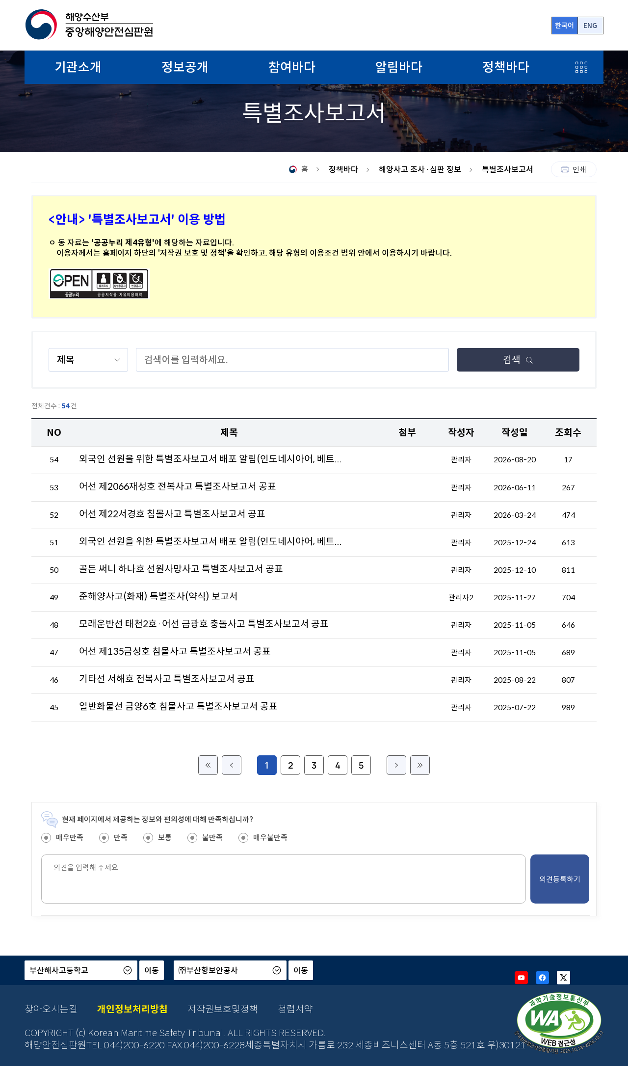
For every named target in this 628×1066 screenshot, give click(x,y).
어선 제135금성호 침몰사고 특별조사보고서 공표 (175, 651)
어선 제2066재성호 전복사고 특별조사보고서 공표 (177, 486)
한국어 (564, 25)
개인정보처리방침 (132, 1009)
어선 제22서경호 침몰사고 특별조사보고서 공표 (172, 514)
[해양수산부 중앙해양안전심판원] (89, 25)
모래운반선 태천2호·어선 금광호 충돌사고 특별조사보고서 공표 (204, 624)
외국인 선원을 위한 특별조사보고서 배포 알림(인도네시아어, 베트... (210, 459)
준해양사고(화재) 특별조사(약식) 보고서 (158, 596)
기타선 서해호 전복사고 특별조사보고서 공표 (167, 679)
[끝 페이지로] (420, 765)
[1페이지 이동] (231, 765)
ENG (590, 25)
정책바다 (505, 67)
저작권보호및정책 (222, 1009)
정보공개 (185, 67)
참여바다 (291, 67)
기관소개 (78, 67)
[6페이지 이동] (396, 765)
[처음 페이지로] (208, 765)
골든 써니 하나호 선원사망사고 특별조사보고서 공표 (181, 569)
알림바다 (398, 67)
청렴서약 (295, 1009)
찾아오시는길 (51, 1009)
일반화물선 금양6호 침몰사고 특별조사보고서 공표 (178, 706)
